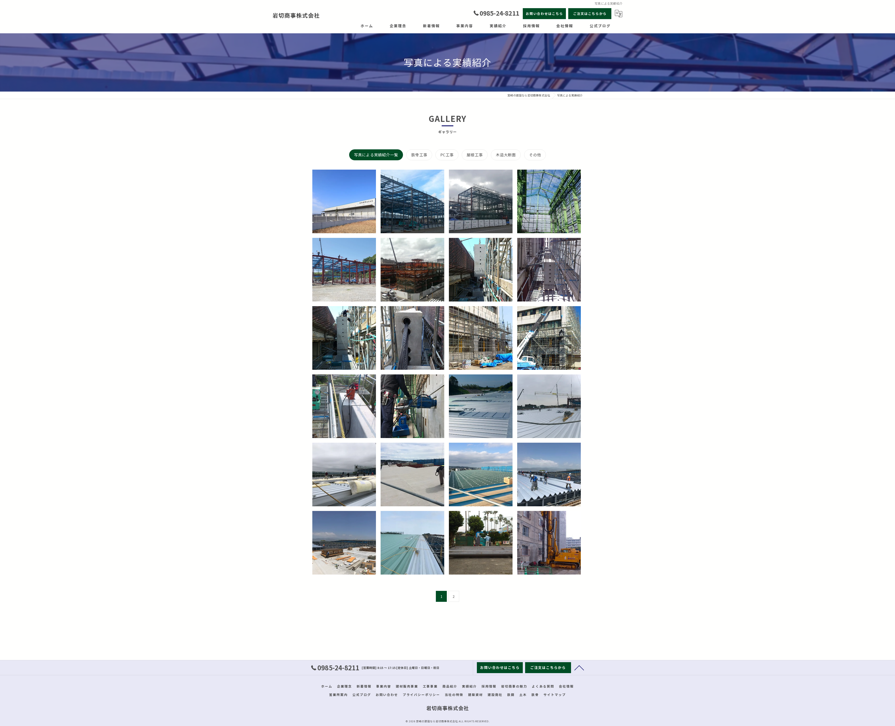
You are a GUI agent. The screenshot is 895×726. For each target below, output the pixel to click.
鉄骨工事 (419, 155)
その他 (535, 155)
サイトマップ (555, 694)
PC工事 (447, 155)
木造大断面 (506, 155)
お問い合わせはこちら (544, 13)
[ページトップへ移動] (579, 667)
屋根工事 (475, 155)
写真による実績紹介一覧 (376, 155)
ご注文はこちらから (590, 13)
